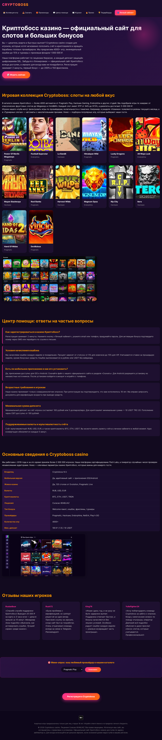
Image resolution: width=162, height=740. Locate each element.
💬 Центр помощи (60, 13)
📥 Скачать (27, 13)
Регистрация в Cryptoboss (81, 696)
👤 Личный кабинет (125, 13)
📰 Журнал (76, 13)
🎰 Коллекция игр (10, 13)
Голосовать (93, 670)
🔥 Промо (90, 13)
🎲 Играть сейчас (16, 75)
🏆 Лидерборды (105, 13)
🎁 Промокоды (42, 13)
